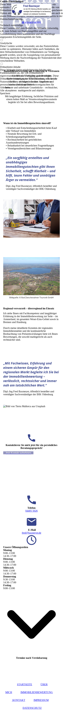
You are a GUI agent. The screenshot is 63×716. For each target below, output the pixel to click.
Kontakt (18, 700)
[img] (31, 10)
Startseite (24, 684)
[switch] (1, 40)
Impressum (41, 700)
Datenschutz (32, 708)
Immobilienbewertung (37, 692)
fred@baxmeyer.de (31, 532)
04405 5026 (31, 510)
